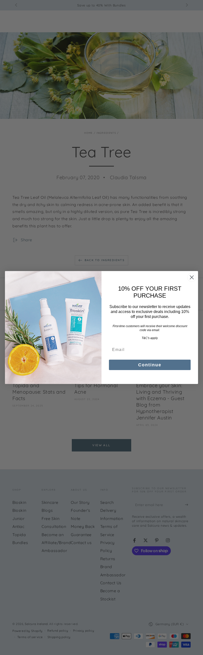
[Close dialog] (191, 277)
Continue (149, 364)
